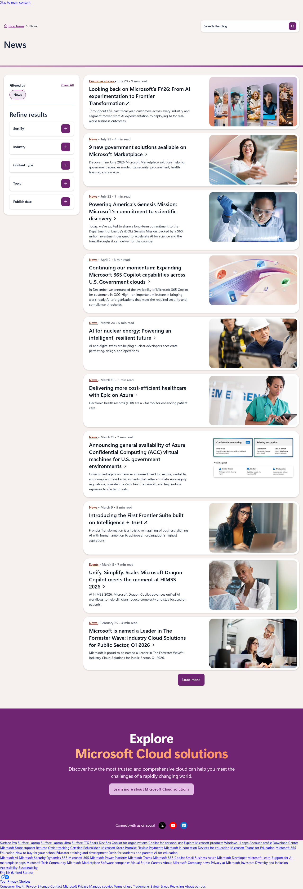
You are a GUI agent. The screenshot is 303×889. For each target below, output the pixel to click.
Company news (199, 863)
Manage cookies (101, 886)
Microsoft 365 (78, 858)
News (93, 139)
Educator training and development (82, 853)
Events (94, 564)
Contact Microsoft (63, 886)
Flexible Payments (150, 848)
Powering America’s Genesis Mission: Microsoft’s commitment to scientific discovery (133, 211)
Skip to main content (15, 2)
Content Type (23, 165)
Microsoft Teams (140, 858)
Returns (41, 848)
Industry (19, 147)
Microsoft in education (180, 848)
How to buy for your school (35, 853)
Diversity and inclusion (271, 863)
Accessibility (9, 868)
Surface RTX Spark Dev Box (91, 843)
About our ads (195, 886)
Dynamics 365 (57, 858)
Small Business (196, 858)
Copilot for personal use (165, 843)
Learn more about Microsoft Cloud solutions (151, 789)
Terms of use (123, 886)
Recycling (177, 886)
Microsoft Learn (259, 858)
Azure (212, 858)
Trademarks (141, 886)
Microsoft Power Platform (108, 858)
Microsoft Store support (17, 848)
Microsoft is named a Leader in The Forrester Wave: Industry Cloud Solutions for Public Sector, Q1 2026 (137, 638)
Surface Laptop (29, 843)
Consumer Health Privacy (18, 886)
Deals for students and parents (131, 853)
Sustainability (28, 868)
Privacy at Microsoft (225, 863)
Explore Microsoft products (203, 843)
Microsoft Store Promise (119, 848)
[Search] (292, 26)
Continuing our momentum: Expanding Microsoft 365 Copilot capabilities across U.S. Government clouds (137, 274)
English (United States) (16, 873)
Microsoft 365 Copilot (169, 858)
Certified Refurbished (85, 848)
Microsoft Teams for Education (252, 848)
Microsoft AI (9, 858)
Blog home (16, 26)
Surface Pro (8, 843)
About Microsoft (175, 863)
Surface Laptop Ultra (56, 843)
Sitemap (43, 886)
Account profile (261, 843)
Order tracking (58, 848)
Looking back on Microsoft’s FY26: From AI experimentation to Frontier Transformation (139, 96)
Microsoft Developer (232, 858)
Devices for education (213, 848)
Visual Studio (140, 863)
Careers (156, 863)
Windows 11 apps (236, 843)
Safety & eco (160, 886)
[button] (191, 680)
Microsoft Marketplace (83, 863)
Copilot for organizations (129, 843)
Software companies (115, 863)
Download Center (285, 843)
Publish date (22, 202)
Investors (247, 863)
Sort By (18, 128)
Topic (17, 183)
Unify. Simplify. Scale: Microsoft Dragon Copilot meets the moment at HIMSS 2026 (135, 579)
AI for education (166, 853)
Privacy (83, 886)
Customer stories (102, 81)
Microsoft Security (32, 858)
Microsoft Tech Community (46, 863)
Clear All (67, 85)
